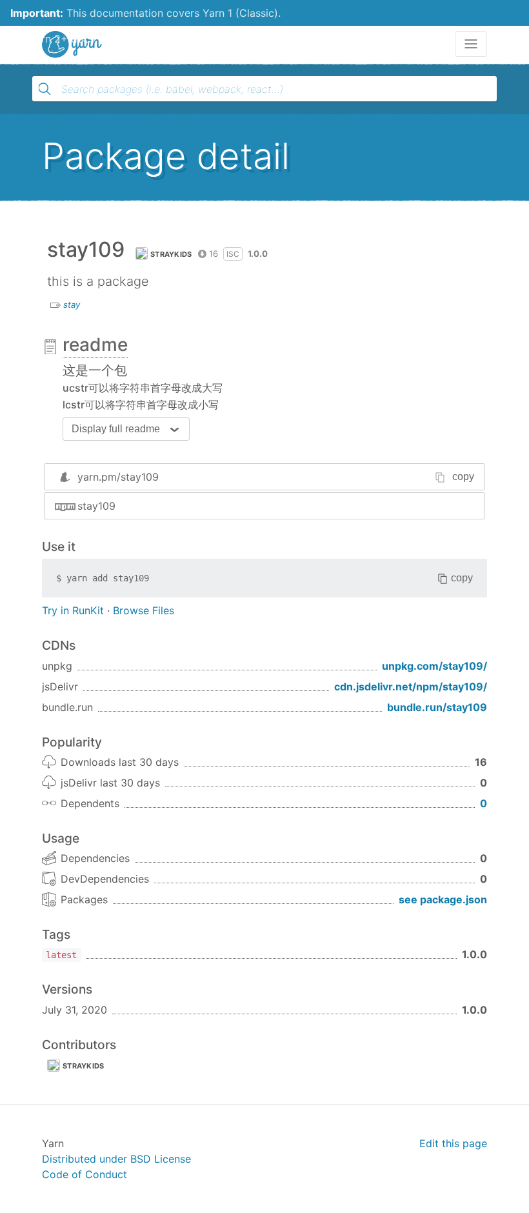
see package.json (443, 899)
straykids (171, 254)
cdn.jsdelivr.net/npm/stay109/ (410, 686)
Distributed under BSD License (116, 1158)
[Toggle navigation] (471, 44)
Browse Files (143, 610)
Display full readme (116, 428)
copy (463, 476)
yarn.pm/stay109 (118, 476)
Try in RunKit (73, 610)
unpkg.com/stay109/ (434, 665)
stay (71, 304)
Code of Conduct (84, 1174)
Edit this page (453, 1143)
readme (95, 345)
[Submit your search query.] (44, 89)
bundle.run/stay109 (437, 707)
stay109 (96, 505)
